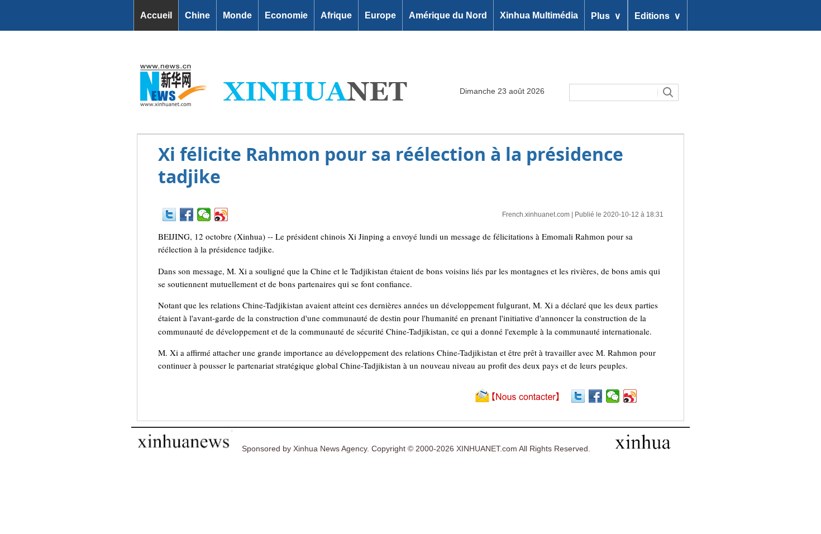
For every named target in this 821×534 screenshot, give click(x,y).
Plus (606, 15)
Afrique (336, 15)
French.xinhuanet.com (536, 214)
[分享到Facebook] (187, 214)
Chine (197, 15)
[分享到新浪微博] (221, 214)
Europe (380, 15)
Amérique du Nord (448, 15)
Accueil (156, 15)
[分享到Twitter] (169, 214)
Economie (286, 15)
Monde (237, 15)
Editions (657, 15)
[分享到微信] (204, 214)
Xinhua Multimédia (539, 15)
